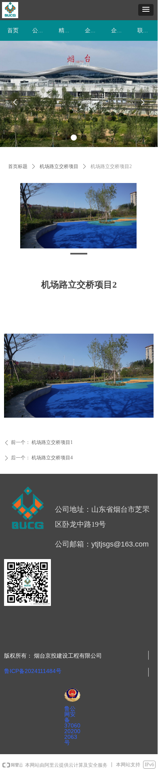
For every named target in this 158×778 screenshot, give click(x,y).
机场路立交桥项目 (59, 166)
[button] (146, 10)
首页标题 (17, 166)
